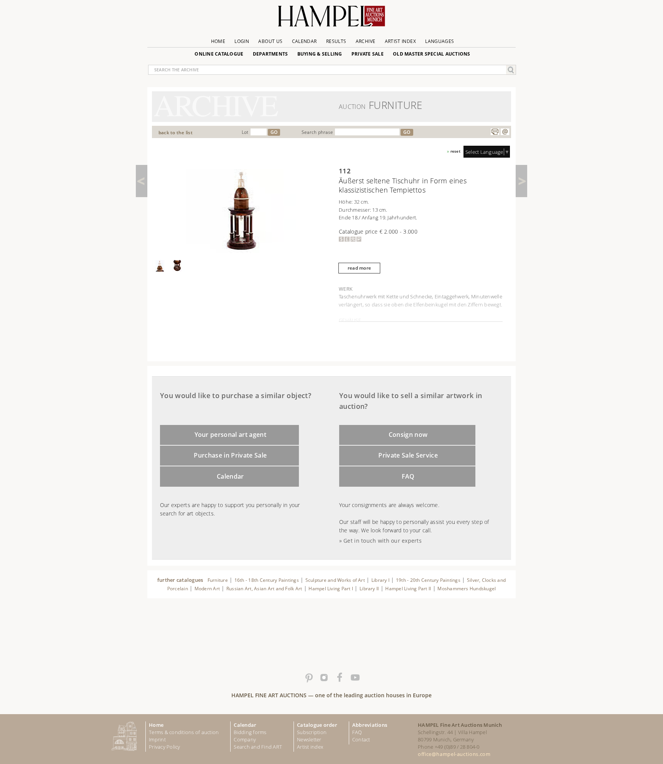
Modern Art (207, 588)
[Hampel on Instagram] (324, 677)
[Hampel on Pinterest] (308, 677)
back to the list (175, 132)
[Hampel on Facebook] (339, 677)
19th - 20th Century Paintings (428, 580)
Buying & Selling (319, 54)
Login (241, 41)
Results (336, 41)
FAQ (408, 476)
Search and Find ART (258, 746)
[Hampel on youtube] (354, 677)
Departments (270, 54)
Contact (361, 739)
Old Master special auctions (431, 54)
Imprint (157, 739)
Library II (369, 588)
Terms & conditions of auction (184, 732)
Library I (380, 580)
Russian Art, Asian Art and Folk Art (264, 588)
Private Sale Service (408, 455)
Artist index (310, 746)
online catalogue (219, 54)
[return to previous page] (141, 181)
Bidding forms (250, 732)
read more (359, 268)
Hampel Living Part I (330, 588)
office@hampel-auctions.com (454, 754)
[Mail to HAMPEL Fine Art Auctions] (505, 131)
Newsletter (309, 739)
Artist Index (400, 41)
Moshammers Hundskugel (466, 588)
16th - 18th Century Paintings (266, 580)
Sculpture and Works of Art (335, 580)
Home (218, 41)
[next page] (521, 181)
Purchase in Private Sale (230, 455)
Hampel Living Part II (408, 588)
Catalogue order (317, 724)
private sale (367, 54)
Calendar (304, 41)
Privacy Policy (164, 746)
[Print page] (495, 131)
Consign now (408, 434)
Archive (366, 41)
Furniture (218, 580)
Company (245, 739)
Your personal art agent (231, 434)
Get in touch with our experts (382, 540)
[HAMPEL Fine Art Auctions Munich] (331, 19)
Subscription (312, 732)
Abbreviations (369, 724)
